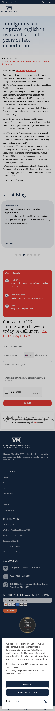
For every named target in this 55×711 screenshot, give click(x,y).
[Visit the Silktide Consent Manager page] (46, 701)
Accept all (27, 684)
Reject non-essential (27, 692)
